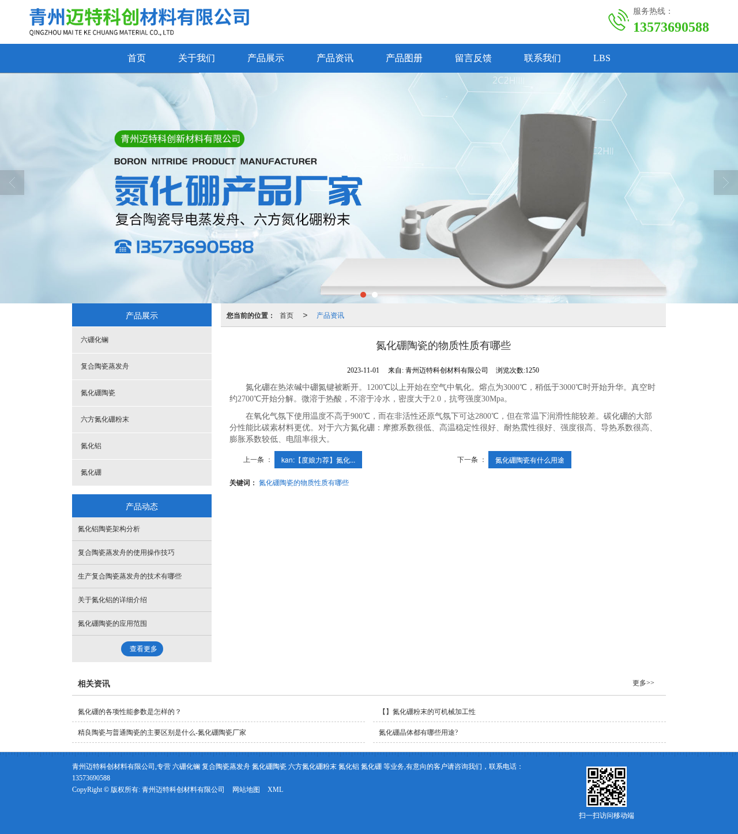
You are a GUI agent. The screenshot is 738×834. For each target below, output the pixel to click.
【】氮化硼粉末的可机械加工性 (427, 712)
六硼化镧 (94, 340)
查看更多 (143, 649)
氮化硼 (91, 472)
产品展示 (265, 58)
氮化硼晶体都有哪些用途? (418, 732)
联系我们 (542, 58)
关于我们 (196, 58)
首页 (136, 58)
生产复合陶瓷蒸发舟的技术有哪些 (130, 576)
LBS (602, 58)
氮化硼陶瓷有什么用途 (529, 459)
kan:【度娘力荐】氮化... (318, 459)
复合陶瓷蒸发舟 (105, 366)
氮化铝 (91, 446)
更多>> (643, 683)
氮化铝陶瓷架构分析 (109, 529)
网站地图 (246, 790)
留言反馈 (473, 58)
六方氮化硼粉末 (105, 419)
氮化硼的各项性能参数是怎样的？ (130, 712)
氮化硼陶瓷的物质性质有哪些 (304, 482)
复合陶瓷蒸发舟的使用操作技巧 (126, 553)
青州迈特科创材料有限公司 (183, 790)
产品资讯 (335, 58)
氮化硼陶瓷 (98, 393)
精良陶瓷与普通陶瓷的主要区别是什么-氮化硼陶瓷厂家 (162, 732)
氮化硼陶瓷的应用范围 (112, 623)
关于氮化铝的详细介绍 (112, 600)
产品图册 (404, 58)
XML (275, 790)
